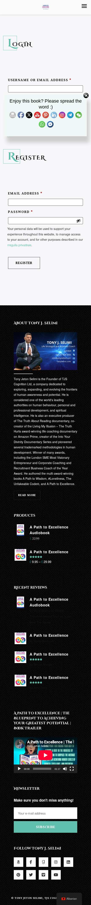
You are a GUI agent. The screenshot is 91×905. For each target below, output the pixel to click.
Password (20, 212)
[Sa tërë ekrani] (72, 769)
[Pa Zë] (65, 769)
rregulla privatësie (19, 245)
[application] (45, 755)
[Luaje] (19, 769)
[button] (84, 6)
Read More (27, 495)
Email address (25, 193)
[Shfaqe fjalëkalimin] (78, 220)
